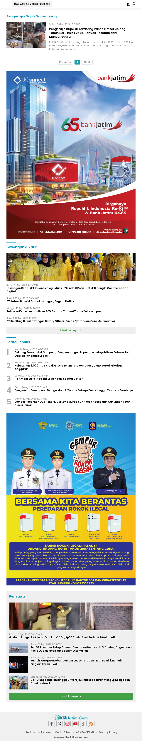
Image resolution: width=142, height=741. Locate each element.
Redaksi (31, 732)
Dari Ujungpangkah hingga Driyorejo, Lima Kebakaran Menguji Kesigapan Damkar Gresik (80, 681)
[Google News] (83, 724)
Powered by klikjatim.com (71, 737)
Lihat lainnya (70, 696)
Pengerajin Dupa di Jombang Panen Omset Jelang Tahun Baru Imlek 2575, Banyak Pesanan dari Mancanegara (87, 33)
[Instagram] (67, 724)
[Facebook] (51, 724)
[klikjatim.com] (71, 717)
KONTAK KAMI (85, 732)
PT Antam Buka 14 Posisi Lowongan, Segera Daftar (40, 301)
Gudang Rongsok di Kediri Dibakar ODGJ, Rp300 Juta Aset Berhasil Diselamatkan (64, 637)
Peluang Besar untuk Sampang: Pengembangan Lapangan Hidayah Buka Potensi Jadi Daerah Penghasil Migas (72, 354)
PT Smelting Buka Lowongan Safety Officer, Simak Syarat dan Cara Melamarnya (60, 321)
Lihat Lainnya (69, 330)
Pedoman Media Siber (56, 732)
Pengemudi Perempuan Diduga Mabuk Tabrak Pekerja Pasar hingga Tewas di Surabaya (74, 390)
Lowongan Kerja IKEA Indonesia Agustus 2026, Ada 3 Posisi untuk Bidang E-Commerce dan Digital (67, 289)
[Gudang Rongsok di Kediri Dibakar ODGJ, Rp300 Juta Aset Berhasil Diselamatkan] (71, 616)
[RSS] (91, 724)
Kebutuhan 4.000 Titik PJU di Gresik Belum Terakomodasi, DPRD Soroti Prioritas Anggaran (68, 367)
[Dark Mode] (128, 4)
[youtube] (75, 724)
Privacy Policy (108, 732)
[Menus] (8, 4)
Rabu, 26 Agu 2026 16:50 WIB (32, 4)
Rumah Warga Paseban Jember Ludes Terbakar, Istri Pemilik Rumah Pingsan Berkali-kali (76, 662)
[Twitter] (59, 724)
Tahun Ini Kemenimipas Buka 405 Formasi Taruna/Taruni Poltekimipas (53, 311)
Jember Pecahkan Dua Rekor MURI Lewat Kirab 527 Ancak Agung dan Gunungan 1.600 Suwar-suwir (72, 403)
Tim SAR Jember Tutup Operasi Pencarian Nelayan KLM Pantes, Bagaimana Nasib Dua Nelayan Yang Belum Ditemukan (81, 649)
